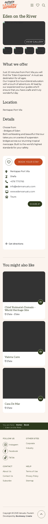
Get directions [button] (15, 244)
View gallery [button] (34, 42)
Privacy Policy (32, 476)
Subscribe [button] (7, 481)
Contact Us (8, 476)
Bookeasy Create (24, 516)
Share (33, 204)
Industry (29, 448)
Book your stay (28, 162)
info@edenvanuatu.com (22, 186)
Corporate (30, 443)
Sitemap (30, 481)
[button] (24, 33)
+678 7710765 (17, 181)
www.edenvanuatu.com (22, 191)
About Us (7, 471)
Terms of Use (32, 471)
